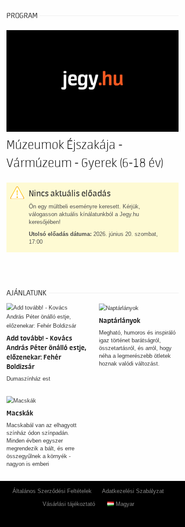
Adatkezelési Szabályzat (133, 491)
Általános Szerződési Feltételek (52, 491)
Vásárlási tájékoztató (69, 504)
